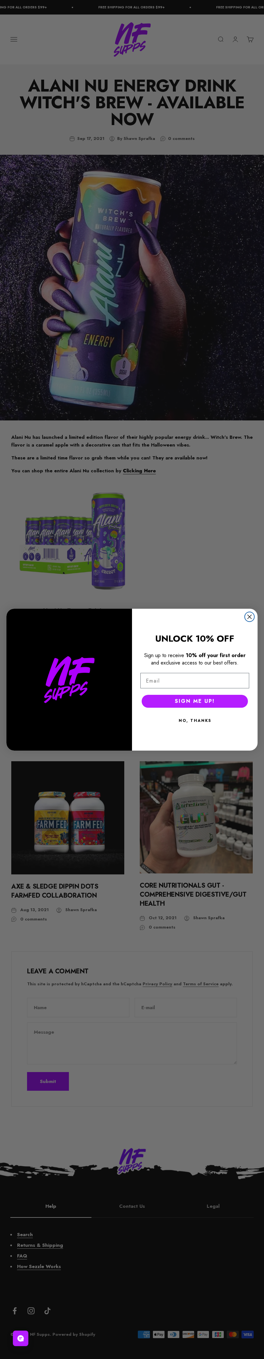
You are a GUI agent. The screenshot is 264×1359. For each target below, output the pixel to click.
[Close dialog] (249, 617)
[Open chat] (20, 1338)
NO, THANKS (195, 721)
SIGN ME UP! (195, 701)
